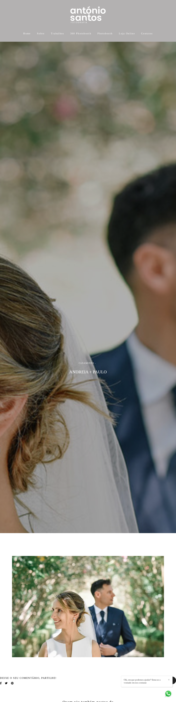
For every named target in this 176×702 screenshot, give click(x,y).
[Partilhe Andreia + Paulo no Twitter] (6, 683)
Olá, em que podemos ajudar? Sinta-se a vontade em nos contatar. (142, 681)
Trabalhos (57, 33)
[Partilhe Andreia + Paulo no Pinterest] (12, 683)
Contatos (147, 33)
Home (27, 33)
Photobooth (105, 33)
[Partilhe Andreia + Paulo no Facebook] (1, 683)
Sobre (41, 33)
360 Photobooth (80, 33)
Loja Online (127, 33)
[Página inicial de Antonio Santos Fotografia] (88, 15)
